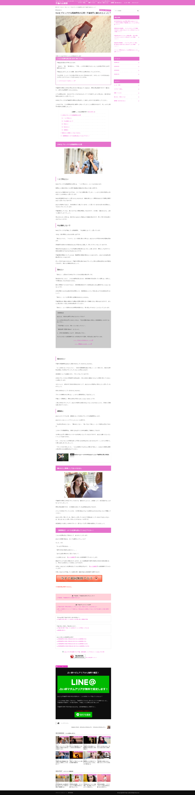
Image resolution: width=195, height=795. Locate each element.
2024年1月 (116, 62)
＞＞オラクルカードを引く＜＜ (65, 80)
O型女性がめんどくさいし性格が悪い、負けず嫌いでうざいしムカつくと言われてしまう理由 (125, 37)
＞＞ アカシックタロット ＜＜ (83, 340)
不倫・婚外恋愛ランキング (91, 657)
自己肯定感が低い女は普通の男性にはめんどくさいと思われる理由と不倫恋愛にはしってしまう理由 (126, 22)
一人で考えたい (67, 118)
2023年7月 (116, 74)
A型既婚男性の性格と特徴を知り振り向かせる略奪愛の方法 (72, 639)
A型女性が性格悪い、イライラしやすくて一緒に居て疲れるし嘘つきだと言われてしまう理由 (125, 44)
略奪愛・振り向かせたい (116, 2)
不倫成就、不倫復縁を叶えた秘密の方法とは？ (69, 597)
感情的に (65, 130)
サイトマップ (135, 2)
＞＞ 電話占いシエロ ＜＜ (83, 344)
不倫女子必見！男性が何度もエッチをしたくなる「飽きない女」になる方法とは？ (77, 606)
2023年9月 (116, 66)
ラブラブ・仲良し (82, 2)
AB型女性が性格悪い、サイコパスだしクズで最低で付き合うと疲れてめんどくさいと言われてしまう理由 (126, 30)
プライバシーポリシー (61, 792)
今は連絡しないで (67, 121)
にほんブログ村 (100, 651)
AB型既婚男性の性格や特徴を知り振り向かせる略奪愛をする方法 (73, 646)
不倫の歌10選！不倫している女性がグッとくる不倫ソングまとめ (73, 628)
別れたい (65, 124)
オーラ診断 (71, 557)
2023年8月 (116, 70)
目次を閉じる (91, 111)
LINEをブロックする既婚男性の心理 (71, 115)
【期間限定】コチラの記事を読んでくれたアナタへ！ (75, 135)
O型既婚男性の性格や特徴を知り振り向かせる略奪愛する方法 (73, 643)
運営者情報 (70, 792)
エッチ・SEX (127, 2)
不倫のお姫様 (62, 3)
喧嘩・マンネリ (91, 2)
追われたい (66, 127)
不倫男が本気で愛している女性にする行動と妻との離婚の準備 (73, 619)
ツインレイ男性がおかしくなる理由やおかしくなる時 (126, 50)
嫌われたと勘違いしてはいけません (71, 133)
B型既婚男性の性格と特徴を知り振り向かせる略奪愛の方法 (72, 641)
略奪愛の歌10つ (61, 630)
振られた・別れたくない (103, 2)
